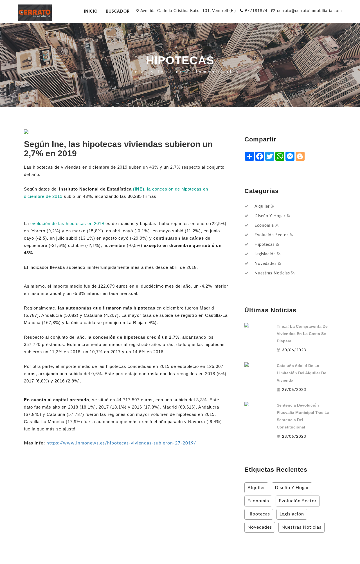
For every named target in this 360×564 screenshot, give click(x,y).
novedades (265, 264)
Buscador (118, 11)
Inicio (91, 11)
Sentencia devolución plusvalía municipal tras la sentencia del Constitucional (303, 416)
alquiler (262, 206)
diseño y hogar (270, 216)
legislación (265, 254)
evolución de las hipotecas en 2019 (67, 223)
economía (264, 226)
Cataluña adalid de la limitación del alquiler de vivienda (301, 372)
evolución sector (271, 235)
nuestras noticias (272, 273)
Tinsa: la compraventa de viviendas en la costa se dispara (302, 333)
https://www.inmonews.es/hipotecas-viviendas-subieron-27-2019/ (121, 443)
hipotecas (264, 245)
